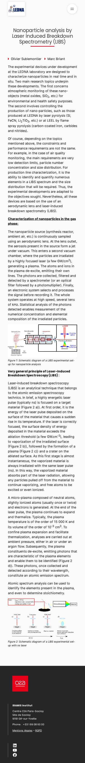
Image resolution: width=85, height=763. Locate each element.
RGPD (38, 730)
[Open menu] (72, 9)
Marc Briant (56, 59)
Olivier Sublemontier (26, 59)
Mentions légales (22, 730)
